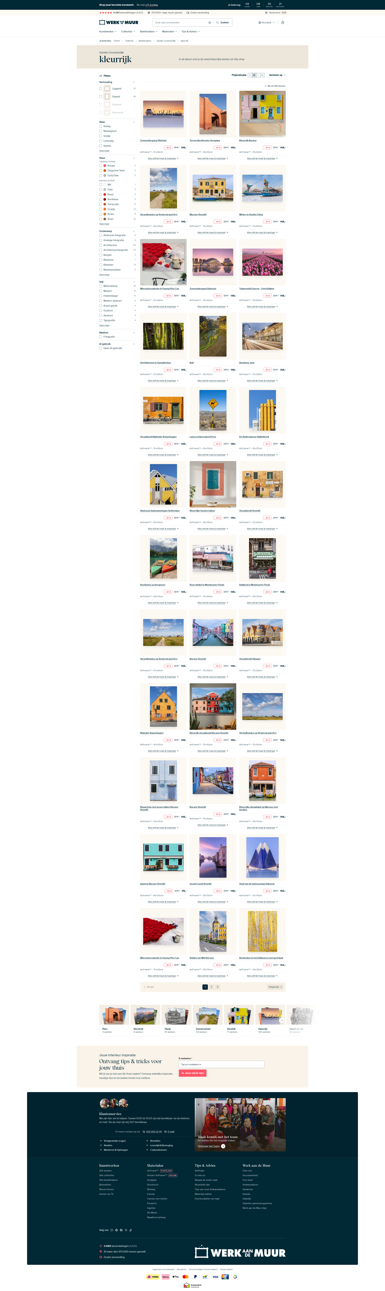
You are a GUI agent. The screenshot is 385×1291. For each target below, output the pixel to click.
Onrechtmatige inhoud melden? (203, 1269)
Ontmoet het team (209, 1146)
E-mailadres (185, 1058)
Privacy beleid (226, 1269)
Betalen (108, 1145)
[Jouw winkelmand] (283, 23)
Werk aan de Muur (257, 1165)
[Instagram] (111, 1230)
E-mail (171, 1131)
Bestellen (155, 1140)
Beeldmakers (147, 31)
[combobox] (180, 23)
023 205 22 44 (154, 1131)
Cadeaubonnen (158, 1149)
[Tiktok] (130, 1230)
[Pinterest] (116, 1230)
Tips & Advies (189, 31)
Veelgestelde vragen (115, 1140)
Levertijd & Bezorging (161, 1145)
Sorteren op (275, 75)
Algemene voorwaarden (164, 1269)
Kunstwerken (106, 31)
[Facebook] (121, 1230)
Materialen (168, 31)
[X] (126, 1230)
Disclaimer (181, 1269)
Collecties (126, 31)
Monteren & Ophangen (116, 1149)
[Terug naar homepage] (118, 22)
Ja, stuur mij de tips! (192, 1073)
